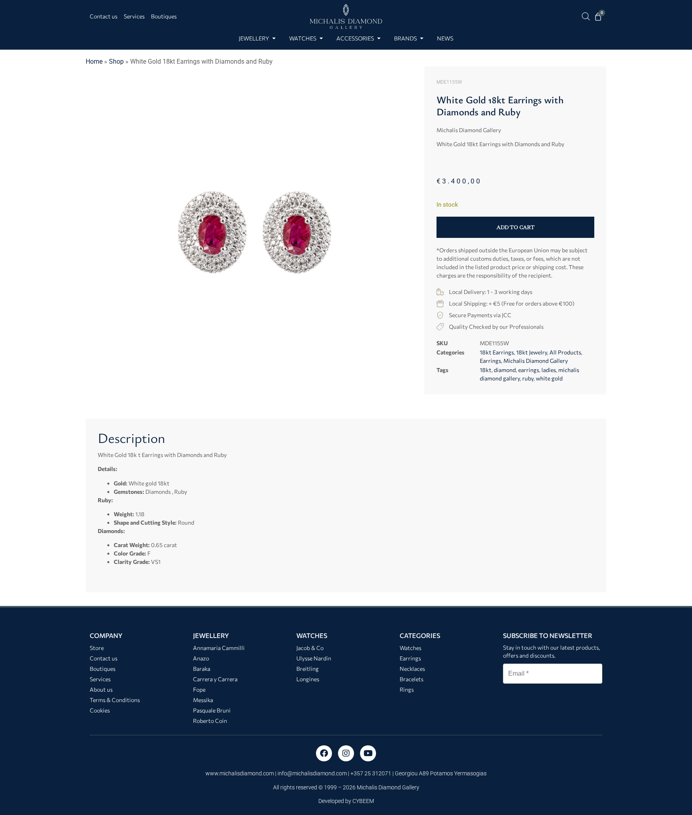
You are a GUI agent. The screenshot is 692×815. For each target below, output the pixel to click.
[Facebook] (324, 753)
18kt (485, 369)
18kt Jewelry (531, 352)
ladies (548, 369)
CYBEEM (363, 801)
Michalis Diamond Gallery (535, 360)
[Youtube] (368, 753)
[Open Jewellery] (273, 38)
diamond (505, 369)
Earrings (490, 360)
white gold (549, 378)
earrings (528, 369)
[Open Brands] (421, 38)
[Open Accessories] (378, 38)
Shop (116, 61)
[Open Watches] (321, 38)
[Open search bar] (586, 16)
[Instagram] (346, 753)
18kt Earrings (497, 352)
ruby (527, 378)
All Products (565, 352)
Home (94, 61)
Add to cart (516, 227)
